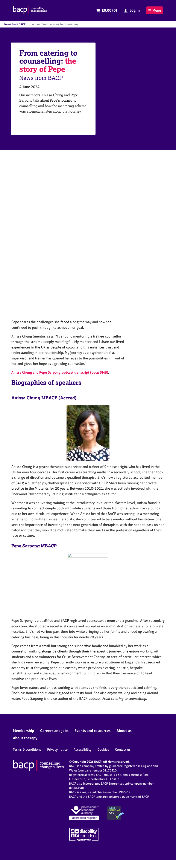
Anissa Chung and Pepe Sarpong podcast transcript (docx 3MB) (59, 372)
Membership (23, 730)
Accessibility (82, 749)
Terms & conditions (27, 749)
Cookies (103, 749)
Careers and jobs (54, 730)
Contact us (122, 749)
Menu (156, 10)
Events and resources (92, 730)
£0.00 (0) (109, 10)
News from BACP (15, 24)
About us (124, 730)
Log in (135, 10)
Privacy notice (57, 749)
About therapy (25, 738)
